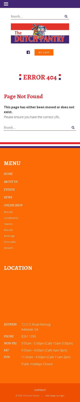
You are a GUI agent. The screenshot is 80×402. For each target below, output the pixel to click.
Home (8, 174)
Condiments (11, 218)
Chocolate (10, 242)
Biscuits (8, 212)
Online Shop (13, 205)
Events (9, 190)
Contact (40, 390)
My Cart (44, 52)
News (8, 197)
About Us (11, 182)
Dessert (8, 248)
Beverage (9, 236)
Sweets (8, 224)
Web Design (50, 395)
